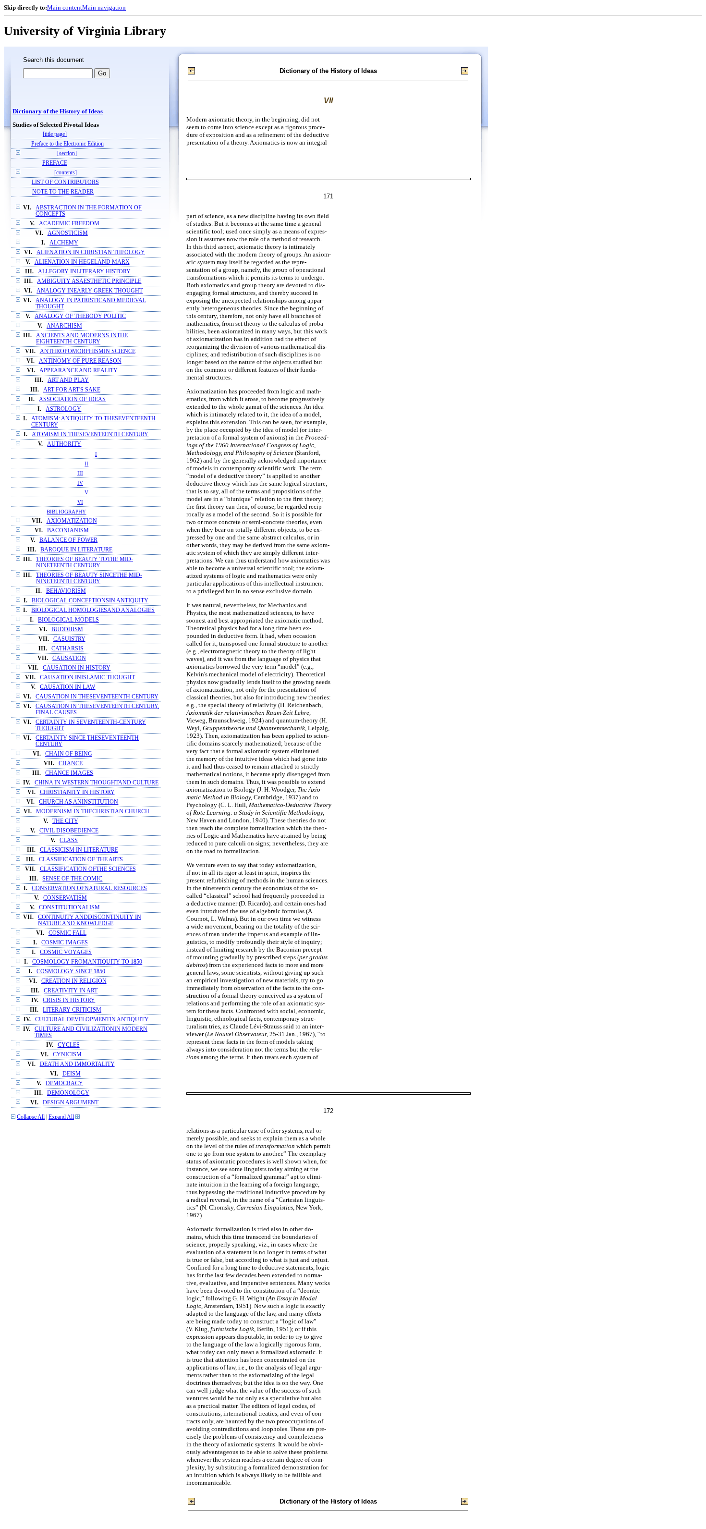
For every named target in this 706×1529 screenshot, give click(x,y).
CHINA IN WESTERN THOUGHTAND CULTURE (96, 783)
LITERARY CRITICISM (72, 1010)
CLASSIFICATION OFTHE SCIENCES (88, 869)
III (80, 473)
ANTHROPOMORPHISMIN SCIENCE (87, 351)
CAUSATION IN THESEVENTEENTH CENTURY (97, 697)
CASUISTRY (69, 639)
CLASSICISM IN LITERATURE (79, 850)
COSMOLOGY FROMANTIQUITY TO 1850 (87, 962)
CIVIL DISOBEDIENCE (68, 831)
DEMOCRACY (64, 1083)
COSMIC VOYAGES (66, 952)
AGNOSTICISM (68, 233)
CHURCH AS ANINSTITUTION (78, 802)
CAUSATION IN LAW (67, 687)
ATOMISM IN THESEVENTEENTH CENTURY (90, 434)
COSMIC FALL (67, 933)
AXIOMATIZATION (72, 521)
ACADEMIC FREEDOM (69, 223)
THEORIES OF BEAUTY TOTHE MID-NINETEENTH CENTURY (84, 562)
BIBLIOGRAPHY (66, 511)
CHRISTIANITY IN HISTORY (77, 792)
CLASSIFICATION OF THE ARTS (81, 859)
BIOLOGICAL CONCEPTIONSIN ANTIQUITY (90, 601)
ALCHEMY (63, 243)
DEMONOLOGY (68, 1093)
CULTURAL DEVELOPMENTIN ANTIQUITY (92, 1019)
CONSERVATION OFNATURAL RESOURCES (89, 888)
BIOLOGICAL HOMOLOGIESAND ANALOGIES (93, 610)
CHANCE (71, 763)
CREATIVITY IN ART (70, 991)
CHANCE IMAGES (69, 773)
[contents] (65, 173)
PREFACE (54, 163)
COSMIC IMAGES (64, 943)
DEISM (71, 1074)
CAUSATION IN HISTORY (76, 668)
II (86, 463)
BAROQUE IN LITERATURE (76, 550)
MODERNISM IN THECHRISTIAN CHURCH (92, 811)
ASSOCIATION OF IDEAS (72, 399)
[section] (67, 153)
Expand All (61, 1117)
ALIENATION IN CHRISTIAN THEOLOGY (91, 252)
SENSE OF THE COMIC (72, 879)
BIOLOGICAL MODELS (68, 620)
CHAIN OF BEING (68, 754)
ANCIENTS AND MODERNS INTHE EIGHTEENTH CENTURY (82, 338)
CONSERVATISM (65, 898)
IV (80, 483)
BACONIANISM (68, 530)
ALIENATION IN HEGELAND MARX (82, 262)
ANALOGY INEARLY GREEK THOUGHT (90, 291)
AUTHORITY (64, 444)
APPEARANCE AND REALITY (78, 370)
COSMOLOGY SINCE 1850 (71, 971)
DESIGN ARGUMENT (70, 1103)
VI (80, 502)
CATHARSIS (67, 649)
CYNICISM (67, 1055)
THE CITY (65, 821)
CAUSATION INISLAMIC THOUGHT (87, 677)
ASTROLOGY (63, 409)
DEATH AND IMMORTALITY (77, 1064)
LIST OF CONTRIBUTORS (65, 182)
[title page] (55, 134)
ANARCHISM (64, 326)
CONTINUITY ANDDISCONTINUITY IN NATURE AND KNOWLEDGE (89, 920)
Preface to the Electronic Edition (67, 144)
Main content (64, 7)
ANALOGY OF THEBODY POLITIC (80, 316)
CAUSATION (69, 658)
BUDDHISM (67, 629)
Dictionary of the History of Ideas (57, 111)
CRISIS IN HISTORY (69, 1000)
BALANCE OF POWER (68, 540)
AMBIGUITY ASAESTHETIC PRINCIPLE (89, 281)
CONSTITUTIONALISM (69, 908)
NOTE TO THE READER (63, 192)
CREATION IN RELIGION (74, 981)
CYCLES (69, 1045)
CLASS (69, 840)
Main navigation (104, 7)
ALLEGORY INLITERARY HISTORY (84, 272)
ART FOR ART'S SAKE (71, 390)
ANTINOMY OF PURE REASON (80, 361)
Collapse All (31, 1117)
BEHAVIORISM (66, 591)
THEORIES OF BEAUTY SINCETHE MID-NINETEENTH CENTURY (89, 578)
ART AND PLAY (68, 380)
